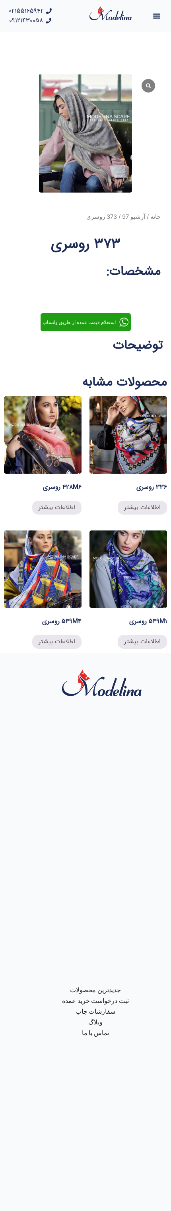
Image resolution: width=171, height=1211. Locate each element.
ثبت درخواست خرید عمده (95, 1000)
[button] (157, 16)
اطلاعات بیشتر (142, 507)
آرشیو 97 (133, 216)
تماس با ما (95, 1032)
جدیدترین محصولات (95, 990)
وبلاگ (95, 1022)
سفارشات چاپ (96, 1011)
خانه (155, 216)
